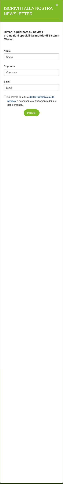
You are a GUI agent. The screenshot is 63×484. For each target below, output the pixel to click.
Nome (7, 51)
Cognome (9, 66)
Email (7, 81)
